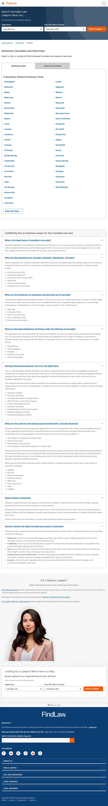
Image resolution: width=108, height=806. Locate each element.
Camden (8, 129)
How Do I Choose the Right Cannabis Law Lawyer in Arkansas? (34, 526)
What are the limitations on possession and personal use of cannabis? (38, 294)
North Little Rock (63, 118)
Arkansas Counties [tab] (52, 66)
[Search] (104, 3)
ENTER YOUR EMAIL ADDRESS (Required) (16, 736)
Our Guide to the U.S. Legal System (15, 601)
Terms (4, 800)
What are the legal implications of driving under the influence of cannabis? (40, 329)
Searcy (58, 150)
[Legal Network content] (104, 788)
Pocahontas (61, 134)
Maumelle (60, 103)
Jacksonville (10, 192)
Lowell (58, 82)
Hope (7, 182)
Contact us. (93, 727)
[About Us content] (104, 761)
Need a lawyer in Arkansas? (18, 498)
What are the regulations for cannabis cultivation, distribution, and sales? (40, 257)
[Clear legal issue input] (41, 29)
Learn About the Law (10, 590)
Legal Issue (6, 25)
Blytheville (9, 113)
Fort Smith (9, 171)
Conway (8, 145)
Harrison (8, 176)
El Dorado (9, 150)
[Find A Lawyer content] (104, 768)
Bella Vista (9, 97)
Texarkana (60, 176)
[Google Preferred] (40, 753)
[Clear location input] (83, 29)
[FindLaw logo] (12, 3)
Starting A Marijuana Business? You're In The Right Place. (32, 366)
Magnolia (60, 87)
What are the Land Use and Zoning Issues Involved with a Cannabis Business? (41, 423)
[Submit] (72, 740)
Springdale (60, 166)
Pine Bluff (60, 129)
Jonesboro (9, 198)
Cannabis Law (20, 43)
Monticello (60, 108)
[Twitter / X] (18, 753)
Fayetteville (9, 161)
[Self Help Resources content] (104, 774)
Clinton (8, 140)
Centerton (9, 134)
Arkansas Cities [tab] (18, 66)
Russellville (60, 145)
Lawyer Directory (7, 43)
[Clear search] (41, 688)
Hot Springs (9, 187)
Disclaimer (22, 800)
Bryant (7, 118)
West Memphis (62, 187)
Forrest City (9, 166)
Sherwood (60, 155)
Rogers (58, 140)
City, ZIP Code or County (54, 25)
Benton (8, 103)
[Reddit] (33, 753)
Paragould (60, 124)
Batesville (9, 87)
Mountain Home (63, 113)
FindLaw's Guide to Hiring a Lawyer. (56, 597)
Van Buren (60, 182)
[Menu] (3, 3)
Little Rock (9, 203)
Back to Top (55, 705)
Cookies (32, 800)
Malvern (59, 92)
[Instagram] (26, 753)
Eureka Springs (11, 155)
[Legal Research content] (104, 781)
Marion (59, 97)
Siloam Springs (62, 161)
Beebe (7, 92)
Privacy (12, 800)
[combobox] (22, 29)
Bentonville (9, 108)
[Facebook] (4, 753)
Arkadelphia (10, 82)
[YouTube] (11, 753)
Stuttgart (60, 171)
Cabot (7, 124)
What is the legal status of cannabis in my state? (28, 240)
